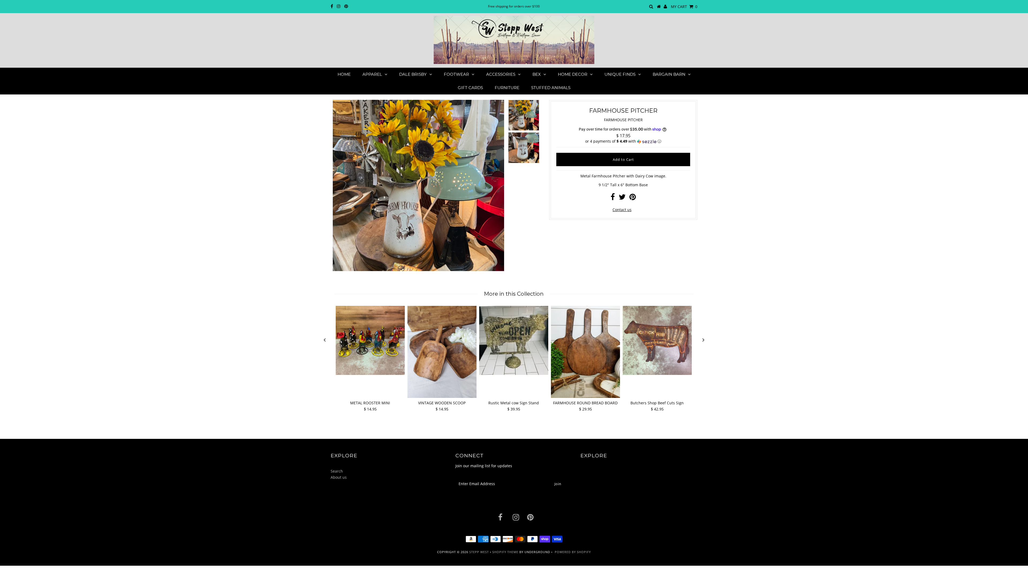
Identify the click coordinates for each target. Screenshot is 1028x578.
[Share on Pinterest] (632, 198)
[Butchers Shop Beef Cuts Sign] (657, 340)
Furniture (507, 87)
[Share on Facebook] (613, 198)
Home (344, 74)
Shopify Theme (505, 552)
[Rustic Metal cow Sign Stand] (513, 340)
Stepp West (479, 552)
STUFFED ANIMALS (550, 87)
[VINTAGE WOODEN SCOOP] (442, 352)
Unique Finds (620, 74)
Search (337, 471)
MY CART (684, 6)
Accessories (500, 74)
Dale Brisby (413, 74)
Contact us (622, 209)
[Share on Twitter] (622, 198)
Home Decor (572, 74)
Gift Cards (470, 87)
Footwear (456, 74)
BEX (536, 74)
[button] (623, 141)
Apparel (372, 74)
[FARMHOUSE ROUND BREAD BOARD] (585, 352)
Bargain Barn (669, 74)
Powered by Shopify (573, 552)
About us (339, 477)
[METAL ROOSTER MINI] (370, 340)
